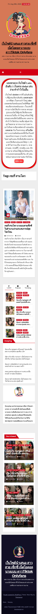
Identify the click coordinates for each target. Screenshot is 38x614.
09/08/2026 (12, 456)
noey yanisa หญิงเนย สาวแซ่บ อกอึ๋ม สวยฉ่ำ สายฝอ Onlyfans (23, 337)
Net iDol (19, 222)
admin (19, 235)
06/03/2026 (12, 524)
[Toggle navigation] (20, 72)
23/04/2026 (12, 501)
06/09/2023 (10, 235)
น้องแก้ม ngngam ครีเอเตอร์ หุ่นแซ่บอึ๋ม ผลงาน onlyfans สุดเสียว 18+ (23, 303)
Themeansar (18, 597)
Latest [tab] (9, 288)
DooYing (7, 222)
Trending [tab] (28, 288)
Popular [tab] (18, 288)
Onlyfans (25, 295)
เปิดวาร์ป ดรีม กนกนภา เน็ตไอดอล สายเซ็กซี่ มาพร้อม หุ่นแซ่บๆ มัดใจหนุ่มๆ (23, 315)
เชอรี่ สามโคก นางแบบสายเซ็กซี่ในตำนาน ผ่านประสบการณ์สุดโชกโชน (18, 228)
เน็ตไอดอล (19, 297)
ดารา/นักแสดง (26, 222)
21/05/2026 (12, 479)
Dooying (10, 602)
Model (13, 222)
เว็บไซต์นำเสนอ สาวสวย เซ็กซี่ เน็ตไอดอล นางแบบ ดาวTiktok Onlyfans (19, 48)
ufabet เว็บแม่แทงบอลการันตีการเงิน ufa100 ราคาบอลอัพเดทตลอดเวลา (19, 608)
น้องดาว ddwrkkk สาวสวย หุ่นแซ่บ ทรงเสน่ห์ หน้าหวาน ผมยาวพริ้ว (23, 325)
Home (4, 602)
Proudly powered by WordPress (12, 595)
